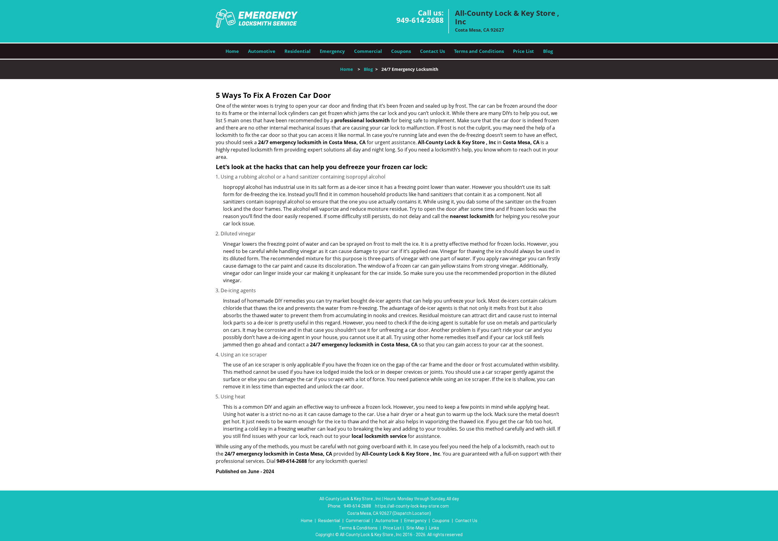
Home (232, 51)
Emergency (332, 51)
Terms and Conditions (479, 51)
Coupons (401, 51)
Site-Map (415, 527)
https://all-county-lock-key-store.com (412, 506)
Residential (297, 51)
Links (434, 527)
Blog (548, 51)
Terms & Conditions (358, 527)
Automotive (261, 51)
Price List (523, 51)
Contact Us (432, 51)
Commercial (368, 51)
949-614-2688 (420, 20)
